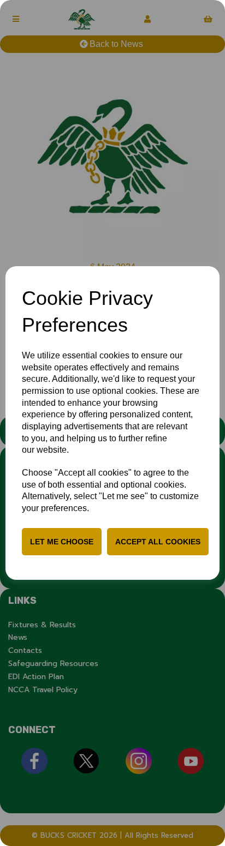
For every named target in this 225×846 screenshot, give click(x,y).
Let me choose (61, 541)
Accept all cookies (157, 541)
